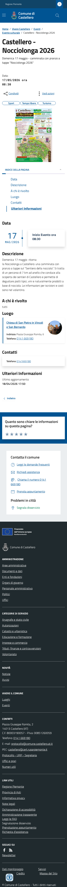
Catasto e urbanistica (14, 631)
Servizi (42, 869)
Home (5, 29)
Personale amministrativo (17, 588)
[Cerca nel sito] (56, 15)
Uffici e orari (9, 761)
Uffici (5, 600)
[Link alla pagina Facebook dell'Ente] (4, 850)
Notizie (6, 674)
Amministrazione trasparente (19, 814)
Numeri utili (9, 767)
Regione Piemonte (13, 4)
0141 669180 (25, 338)
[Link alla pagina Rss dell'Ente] (11, 850)
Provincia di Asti (11, 792)
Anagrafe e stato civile (15, 619)
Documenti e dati (12, 571)
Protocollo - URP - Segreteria (19, 755)
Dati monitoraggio (12, 869)
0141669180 (24, 361)
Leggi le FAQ (9, 819)
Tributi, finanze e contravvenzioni (21, 648)
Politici (6, 594)
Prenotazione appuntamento (19, 827)
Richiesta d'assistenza (15, 832)
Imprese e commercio (14, 642)
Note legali (8, 804)
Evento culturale (11, 33)
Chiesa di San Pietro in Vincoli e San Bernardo (24, 324)
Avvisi (5, 680)
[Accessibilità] (9, 877)
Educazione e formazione (17, 637)
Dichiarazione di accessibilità (18, 809)
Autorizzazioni (10, 625)
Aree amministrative (14, 565)
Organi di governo (12, 582)
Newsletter (9, 855)
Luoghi (6, 699)
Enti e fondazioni (12, 577)
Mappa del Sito (48, 873)
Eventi (37, 29)
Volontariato (9, 654)
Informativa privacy (13, 798)
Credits (20, 873)
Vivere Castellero (21, 29)
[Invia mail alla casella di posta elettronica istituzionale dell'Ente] (32, 744)
